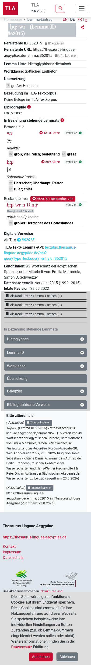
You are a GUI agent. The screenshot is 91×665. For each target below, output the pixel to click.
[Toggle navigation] (81, 8)
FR (79, 19)
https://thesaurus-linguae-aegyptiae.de (34, 537)
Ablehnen (67, 657)
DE (72, 19)
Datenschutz (13, 557)
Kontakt (9, 546)
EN (65, 19)
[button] (82, 27)
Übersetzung (17, 378)
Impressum (12, 552)
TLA (10, 8)
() (36, 296)
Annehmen (41, 657)
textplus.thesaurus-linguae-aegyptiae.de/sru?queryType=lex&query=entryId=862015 (40, 253)
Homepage (13, 19)
